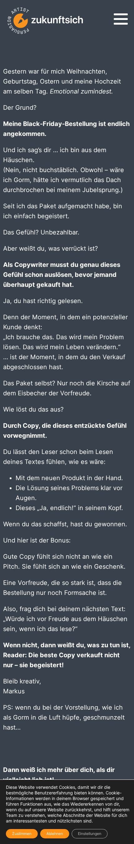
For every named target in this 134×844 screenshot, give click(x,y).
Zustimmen (21, 833)
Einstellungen (89, 833)
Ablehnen (54, 833)
